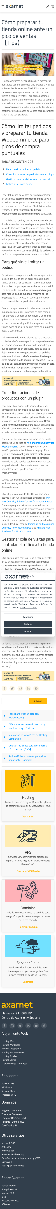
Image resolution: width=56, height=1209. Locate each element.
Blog (4, 1197)
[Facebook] (4, 1026)
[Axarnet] (14, 6)
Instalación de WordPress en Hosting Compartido (28, 737)
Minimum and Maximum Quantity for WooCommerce (28, 526)
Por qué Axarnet (9, 1189)
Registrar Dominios (12, 1110)
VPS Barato (7, 1087)
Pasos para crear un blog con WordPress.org (24, 715)
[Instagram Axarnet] (20, 688)
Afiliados (6, 1204)
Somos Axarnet (9, 1185)
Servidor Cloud (8, 1091)
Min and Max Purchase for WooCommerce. (26, 529)
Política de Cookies (28, 607)
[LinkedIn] (28, 1026)
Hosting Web (8, 1041)
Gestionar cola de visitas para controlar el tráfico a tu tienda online (28, 181)
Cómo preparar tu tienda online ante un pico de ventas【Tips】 (27, 32)
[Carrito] (52, 6)
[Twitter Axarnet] (12, 688)
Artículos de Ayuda (10, 1200)
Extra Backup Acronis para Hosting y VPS (21, 1158)
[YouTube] (36, 1026)
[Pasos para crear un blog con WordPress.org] (4, 715)
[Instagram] (12, 1026)
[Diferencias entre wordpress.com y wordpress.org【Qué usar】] (4, 726)
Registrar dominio (28, 926)
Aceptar (28, 631)
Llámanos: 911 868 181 (17, 1013)
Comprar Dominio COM (14, 1118)
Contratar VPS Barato (28, 871)
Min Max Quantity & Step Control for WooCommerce (27, 499)
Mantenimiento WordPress (14, 1063)
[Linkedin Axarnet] (28, 688)
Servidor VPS (8, 1083)
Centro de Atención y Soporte (21, 1017)
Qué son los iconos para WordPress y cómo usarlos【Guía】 (28, 747)
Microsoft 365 (8, 1143)
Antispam (6, 1147)
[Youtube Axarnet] (36, 688)
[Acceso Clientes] (47, 6)
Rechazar (28, 624)
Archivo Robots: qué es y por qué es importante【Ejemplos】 (27, 758)
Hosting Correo (9, 1060)
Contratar (28, 981)
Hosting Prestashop (11, 1048)
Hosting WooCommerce (13, 1052)
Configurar (28, 617)
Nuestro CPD (8, 1193)
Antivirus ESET (9, 1150)
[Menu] (3, 6)
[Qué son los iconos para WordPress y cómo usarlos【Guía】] (4, 747)
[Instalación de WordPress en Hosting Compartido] (4, 736)
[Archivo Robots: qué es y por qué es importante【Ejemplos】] (4, 758)
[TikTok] (44, 1026)
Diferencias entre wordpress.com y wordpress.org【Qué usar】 (27, 726)
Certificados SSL (10, 1125)
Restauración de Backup (13, 1154)
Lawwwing (7, 1162)
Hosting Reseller (9, 1056)
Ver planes (28, 816)
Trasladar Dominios (12, 1114)
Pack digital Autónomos (13, 1165)
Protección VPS (9, 1095)
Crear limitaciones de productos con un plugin (30, 174)
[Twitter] (20, 1026)
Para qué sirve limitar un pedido (23, 169)
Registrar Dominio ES (13, 1121)
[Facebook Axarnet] (4, 688)
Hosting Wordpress (11, 1045)
